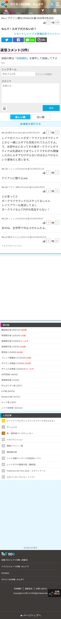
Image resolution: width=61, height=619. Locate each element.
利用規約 (18, 588)
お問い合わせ (41, 588)
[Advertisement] (30, 286)
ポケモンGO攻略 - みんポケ (27, 4)
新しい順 (20, 117)
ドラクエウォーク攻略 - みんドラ (15, 566)
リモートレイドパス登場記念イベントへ (37, 33)
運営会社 (28, 588)
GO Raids (5, 573)
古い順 (40, 117)
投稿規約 (22, 58)
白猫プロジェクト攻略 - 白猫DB (14, 559)
